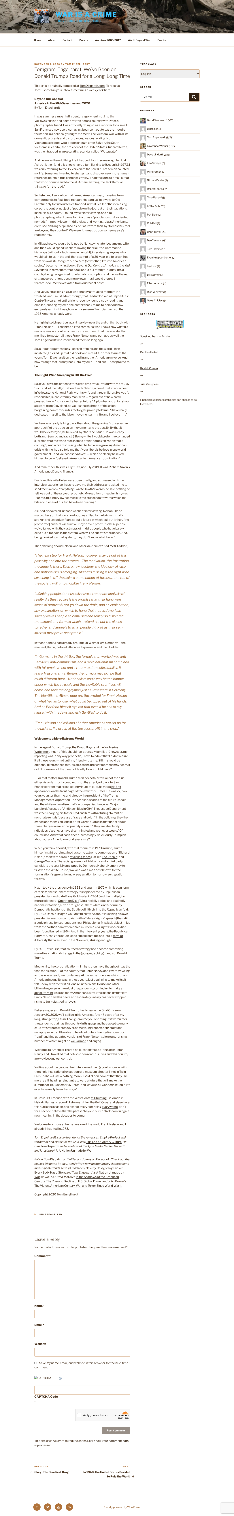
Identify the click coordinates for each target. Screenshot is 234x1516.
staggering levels (64, 1001)
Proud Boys (85, 747)
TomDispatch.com (92, 85)
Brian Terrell (154, 231)
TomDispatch (50, 1146)
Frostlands (77, 1168)
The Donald (109, 857)
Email (39, 1325)
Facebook (103, 1159)
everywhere (110, 1107)
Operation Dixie (68, 900)
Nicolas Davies (155, 180)
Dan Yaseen (154, 240)
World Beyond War (139, 40)
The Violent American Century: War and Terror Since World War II (78, 1185)
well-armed (78, 1041)
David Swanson (156, 120)
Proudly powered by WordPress (122, 1507)
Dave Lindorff (155, 154)
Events (161, 40)
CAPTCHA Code (46, 1396)
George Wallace (45, 861)
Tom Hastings (155, 248)
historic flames (44, 1102)
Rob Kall (151, 223)
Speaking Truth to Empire (155, 336)
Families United (149, 352)
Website (40, 1344)
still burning (99, 1098)
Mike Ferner (154, 171)
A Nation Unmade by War (76, 1150)
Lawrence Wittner (157, 145)
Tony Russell (154, 197)
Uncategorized (50, 1214)
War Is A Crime (86, 14)
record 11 (64, 1102)
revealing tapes (80, 857)
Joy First (151, 266)
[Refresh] (60, 1378)
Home (37, 40)
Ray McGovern (149, 368)
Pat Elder (152, 214)
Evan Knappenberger (159, 257)
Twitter (72, 1159)
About (52, 40)
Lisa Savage (154, 163)
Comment (42, 1256)
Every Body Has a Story (49, 1172)
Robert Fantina (155, 188)
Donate (83, 40)
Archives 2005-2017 (108, 40)
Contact (67, 40)
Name (39, 1306)
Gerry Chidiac (155, 300)
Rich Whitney (155, 291)
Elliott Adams (155, 283)
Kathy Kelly (153, 205)
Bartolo (151, 128)
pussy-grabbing (92, 953)
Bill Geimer (153, 274)
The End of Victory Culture (104, 1142)
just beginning (97, 979)
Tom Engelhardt (77, 64)
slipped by (75, 865)
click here (103, 90)
